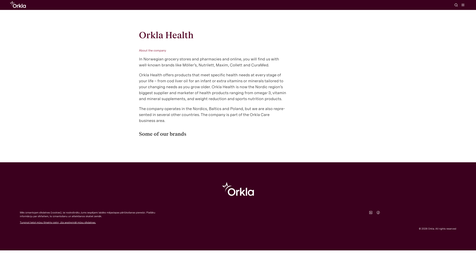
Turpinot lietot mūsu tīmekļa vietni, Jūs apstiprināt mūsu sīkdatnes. (58, 222)
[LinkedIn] (371, 212)
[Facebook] (378, 212)
